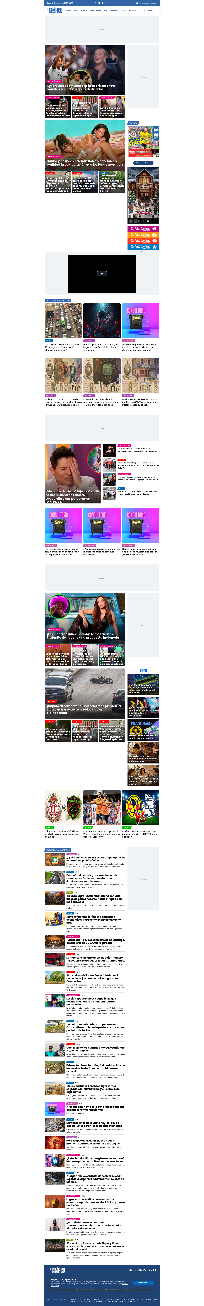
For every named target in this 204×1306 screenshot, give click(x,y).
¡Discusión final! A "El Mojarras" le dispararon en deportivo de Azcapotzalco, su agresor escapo (85, 109)
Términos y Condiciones (110, 1289)
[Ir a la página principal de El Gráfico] (54, 10)
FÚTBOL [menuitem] (123, 10)
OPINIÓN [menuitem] (141, 10)
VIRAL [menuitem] (105, 10)
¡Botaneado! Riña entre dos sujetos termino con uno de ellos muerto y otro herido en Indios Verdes (84, 185)
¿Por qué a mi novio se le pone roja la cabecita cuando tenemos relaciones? (95, 1108)
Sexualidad (72, 1103)
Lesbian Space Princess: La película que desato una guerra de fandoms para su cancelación (112, 659)
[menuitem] (95, 3)
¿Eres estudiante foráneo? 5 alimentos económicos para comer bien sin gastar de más (93, 919)
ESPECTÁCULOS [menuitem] (95, 10)
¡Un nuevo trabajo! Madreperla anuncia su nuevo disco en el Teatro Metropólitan (144, 711)
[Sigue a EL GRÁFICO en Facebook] (100, 1296)
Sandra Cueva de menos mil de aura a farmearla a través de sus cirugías (111, 111)
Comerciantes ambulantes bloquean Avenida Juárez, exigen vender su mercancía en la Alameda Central (112, 183)
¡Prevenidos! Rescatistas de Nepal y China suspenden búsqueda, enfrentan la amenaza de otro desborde (95, 1246)
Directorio (95, 1289)
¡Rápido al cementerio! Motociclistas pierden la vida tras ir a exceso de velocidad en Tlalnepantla (84, 709)
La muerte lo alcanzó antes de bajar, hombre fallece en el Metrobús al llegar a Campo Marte (95, 959)
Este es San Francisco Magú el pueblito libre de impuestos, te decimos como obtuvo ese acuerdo (95, 1068)
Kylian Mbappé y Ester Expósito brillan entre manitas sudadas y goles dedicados (81, 87)
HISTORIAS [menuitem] (83, 10)
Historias (71, 854)
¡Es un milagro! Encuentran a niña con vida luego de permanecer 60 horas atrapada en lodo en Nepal (94, 899)
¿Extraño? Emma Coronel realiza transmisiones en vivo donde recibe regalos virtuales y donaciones (83, 658)
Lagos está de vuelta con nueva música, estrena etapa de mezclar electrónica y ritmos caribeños (58, 659)
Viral (70, 892)
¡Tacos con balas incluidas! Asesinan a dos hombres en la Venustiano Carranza (58, 734)
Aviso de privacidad (81, 1289)
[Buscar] (137, 3)
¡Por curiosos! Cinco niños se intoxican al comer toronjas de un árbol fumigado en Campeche (92, 978)
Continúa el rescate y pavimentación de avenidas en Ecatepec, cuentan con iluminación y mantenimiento (91, 878)
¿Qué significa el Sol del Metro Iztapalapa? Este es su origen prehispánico (95, 859)
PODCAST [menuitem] (150, 10)
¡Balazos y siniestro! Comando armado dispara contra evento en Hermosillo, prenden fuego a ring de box (57, 185)
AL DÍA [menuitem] (75, 10)
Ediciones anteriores (143, 163)
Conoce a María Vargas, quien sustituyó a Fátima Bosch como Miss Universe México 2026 (58, 110)
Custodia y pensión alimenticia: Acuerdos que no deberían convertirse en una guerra (143, 780)
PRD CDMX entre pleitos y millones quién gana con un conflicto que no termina (143, 736)
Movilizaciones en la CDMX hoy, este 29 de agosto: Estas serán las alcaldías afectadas (94, 1124)
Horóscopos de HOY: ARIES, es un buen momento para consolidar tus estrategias (93, 1142)
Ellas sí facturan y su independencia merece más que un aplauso (143, 758)
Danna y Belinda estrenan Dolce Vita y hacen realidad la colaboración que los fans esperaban (85, 163)
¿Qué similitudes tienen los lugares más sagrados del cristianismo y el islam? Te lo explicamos (93, 1089)
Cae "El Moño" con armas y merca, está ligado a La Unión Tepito (95, 1049)
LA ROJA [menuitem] (68, 10)
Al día (103, 173)
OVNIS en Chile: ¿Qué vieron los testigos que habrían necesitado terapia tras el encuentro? (142, 689)
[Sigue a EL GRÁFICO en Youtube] (104, 1296)
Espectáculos (54, 81)
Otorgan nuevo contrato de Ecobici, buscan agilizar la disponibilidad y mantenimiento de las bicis (95, 1179)
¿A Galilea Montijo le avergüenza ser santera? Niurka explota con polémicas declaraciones (95, 1160)
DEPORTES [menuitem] (132, 10)
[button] (131, 221)
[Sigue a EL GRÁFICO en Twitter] (101, 1296)
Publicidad (127, 1289)
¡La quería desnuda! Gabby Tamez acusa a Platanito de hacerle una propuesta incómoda (83, 636)
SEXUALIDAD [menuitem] (114, 10)
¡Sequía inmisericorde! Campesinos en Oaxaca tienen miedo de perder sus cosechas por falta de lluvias (95, 1027)
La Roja (77, 98)
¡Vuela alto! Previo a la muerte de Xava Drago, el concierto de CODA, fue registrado (95, 941)
